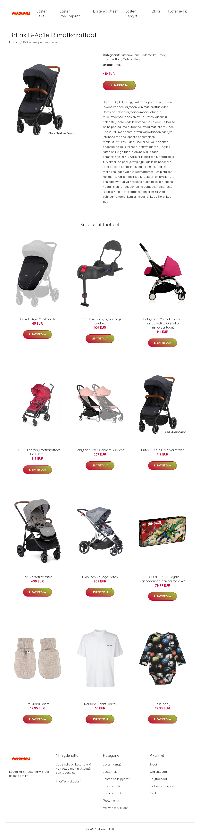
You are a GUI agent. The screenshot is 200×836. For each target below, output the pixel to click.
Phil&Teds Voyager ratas (100, 577)
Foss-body (162, 704)
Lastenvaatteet (105, 11)
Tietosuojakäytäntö (163, 786)
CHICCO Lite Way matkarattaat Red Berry (37, 452)
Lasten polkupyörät (70, 13)
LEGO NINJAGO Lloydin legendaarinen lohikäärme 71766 (162, 579)
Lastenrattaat (112, 59)
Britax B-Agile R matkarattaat (162, 450)
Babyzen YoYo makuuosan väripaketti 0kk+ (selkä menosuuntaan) (162, 323)
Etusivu (14, 42)
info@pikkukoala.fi (68, 781)
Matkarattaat (132, 59)
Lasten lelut (42, 13)
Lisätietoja (119, 85)
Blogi (156, 11)
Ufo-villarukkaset (37, 704)
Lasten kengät (131, 13)
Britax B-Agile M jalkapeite (37, 319)
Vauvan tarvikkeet (115, 808)
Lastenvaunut (130, 55)
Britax (161, 55)
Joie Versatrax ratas (37, 577)
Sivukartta (156, 793)
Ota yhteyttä (158, 771)
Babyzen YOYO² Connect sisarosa (100, 450)
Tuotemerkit (177, 11)
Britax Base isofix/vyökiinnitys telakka (100, 321)
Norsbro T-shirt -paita (100, 704)
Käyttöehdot (158, 779)
